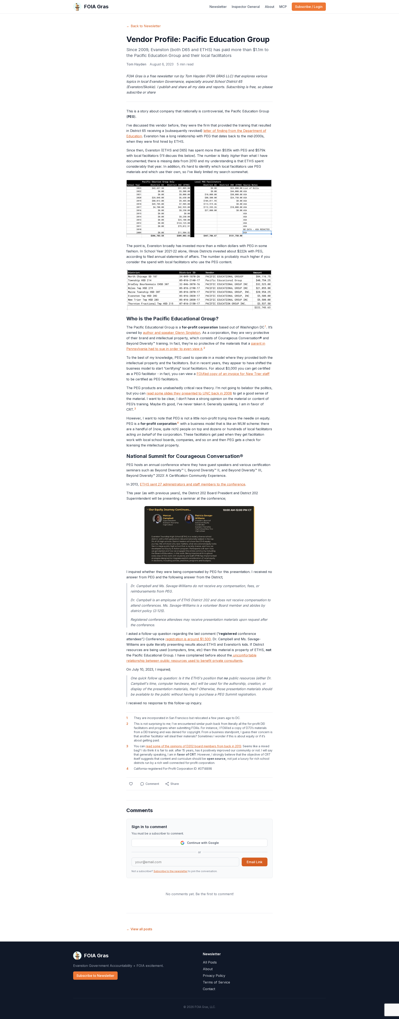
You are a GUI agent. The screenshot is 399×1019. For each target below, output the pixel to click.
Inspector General (246, 7)
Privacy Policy (214, 976)
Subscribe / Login (309, 7)
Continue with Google (203, 842)
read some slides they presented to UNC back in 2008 (189, 393)
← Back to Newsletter (143, 26)
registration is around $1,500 (188, 639)
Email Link (254, 862)
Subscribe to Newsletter (95, 976)
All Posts (210, 962)
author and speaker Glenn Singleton (171, 333)
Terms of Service (216, 982)
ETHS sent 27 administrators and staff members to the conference (192, 484)
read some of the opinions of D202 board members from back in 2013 (193, 746)
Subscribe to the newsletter (170, 871)
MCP (283, 7)
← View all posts (139, 929)
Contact (209, 989)
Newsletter (218, 7)
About (269, 7)
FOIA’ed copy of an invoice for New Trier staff (233, 374)
